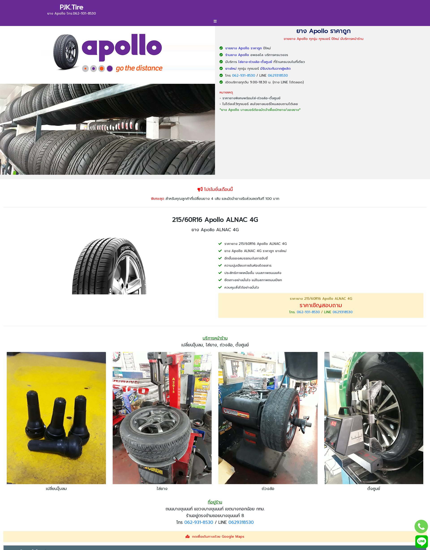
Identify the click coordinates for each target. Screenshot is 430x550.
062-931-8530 (243, 75)
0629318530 (278, 75)
